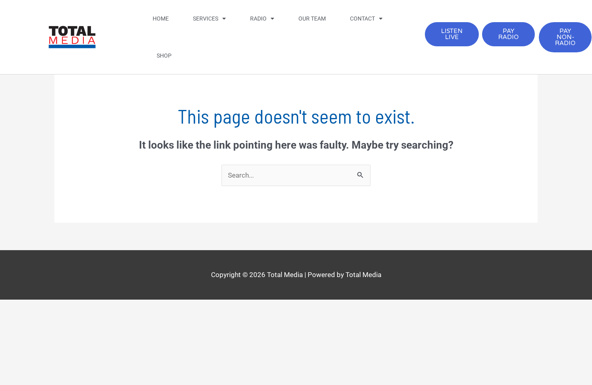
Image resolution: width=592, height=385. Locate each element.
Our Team (312, 18)
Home (161, 18)
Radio (258, 18)
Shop (164, 55)
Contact (362, 18)
